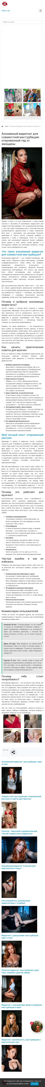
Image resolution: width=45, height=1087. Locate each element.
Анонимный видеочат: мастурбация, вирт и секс (22, 762)
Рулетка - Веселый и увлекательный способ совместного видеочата (19, 832)
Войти (5, 16)
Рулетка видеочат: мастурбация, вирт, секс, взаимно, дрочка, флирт (20, 971)
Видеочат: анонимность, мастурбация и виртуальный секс (21, 1040)
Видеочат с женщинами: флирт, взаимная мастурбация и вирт (22, 1006)
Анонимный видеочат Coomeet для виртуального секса (19, 867)
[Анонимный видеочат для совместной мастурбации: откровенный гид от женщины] (22, 183)
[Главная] (2, 126)
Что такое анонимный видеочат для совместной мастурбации (22, 253)
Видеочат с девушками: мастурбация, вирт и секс (20, 936)
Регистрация (16, 16)
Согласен (34, 1083)
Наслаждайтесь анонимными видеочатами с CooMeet (16, 901)
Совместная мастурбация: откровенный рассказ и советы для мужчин (21, 797)
